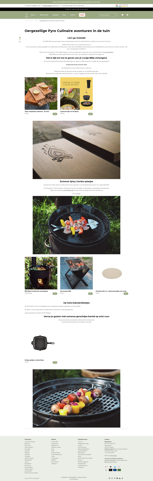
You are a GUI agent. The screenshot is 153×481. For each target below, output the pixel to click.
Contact (72, 15)
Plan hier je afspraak (110, 460)
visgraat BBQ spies (68, 190)
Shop (32, 15)
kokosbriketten (108, 52)
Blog (64, 15)
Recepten (56, 15)
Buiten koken (44, 15)
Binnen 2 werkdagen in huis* (33, 5)
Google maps (113, 455)
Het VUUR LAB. (29, 20)
